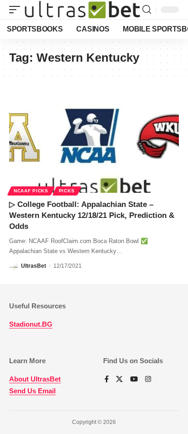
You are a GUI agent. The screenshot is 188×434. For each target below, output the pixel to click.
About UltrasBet (35, 379)
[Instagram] (148, 379)
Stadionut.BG (30, 324)
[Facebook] (106, 379)
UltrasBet (33, 266)
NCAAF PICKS (31, 190)
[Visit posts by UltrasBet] (13, 265)
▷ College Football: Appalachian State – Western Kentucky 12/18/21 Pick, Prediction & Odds (91, 215)
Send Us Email (32, 391)
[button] (17, 10)
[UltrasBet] (82, 10)
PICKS (67, 190)
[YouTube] (134, 379)
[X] (119, 379)
